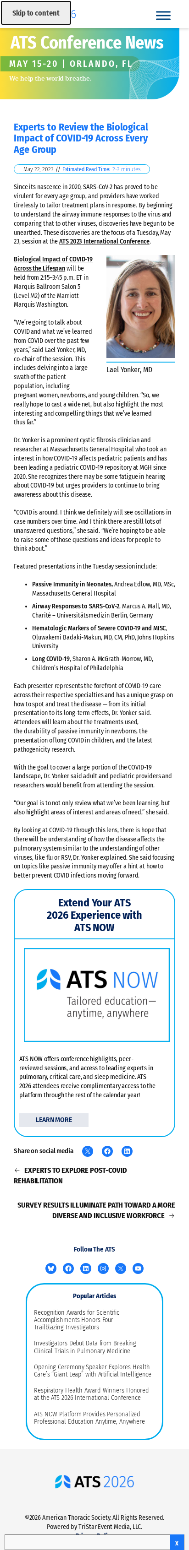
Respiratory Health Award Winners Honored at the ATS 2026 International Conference (91, 1394)
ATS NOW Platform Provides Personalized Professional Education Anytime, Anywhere (89, 1418)
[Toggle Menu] (163, 15)
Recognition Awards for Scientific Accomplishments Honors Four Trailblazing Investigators (76, 1320)
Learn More (54, 1120)
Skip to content (36, 13)
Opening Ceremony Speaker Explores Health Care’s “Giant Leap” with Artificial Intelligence (92, 1371)
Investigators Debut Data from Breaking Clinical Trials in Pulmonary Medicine (85, 1347)
